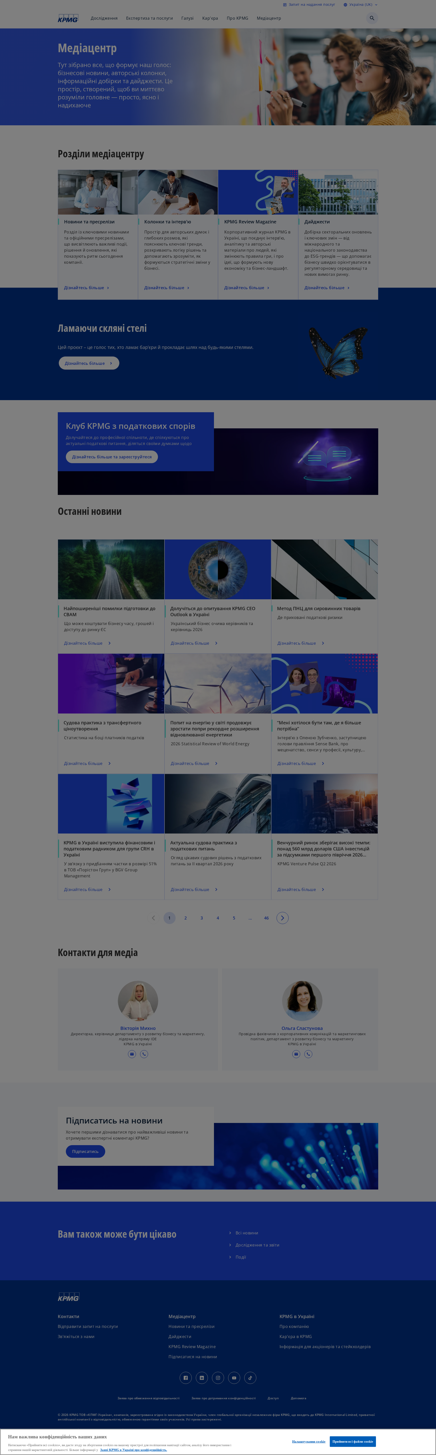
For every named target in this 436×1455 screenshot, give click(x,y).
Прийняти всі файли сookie (353, 1441)
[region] (218, 1442)
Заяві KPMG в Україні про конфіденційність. (133, 1450)
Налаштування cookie (308, 1441)
